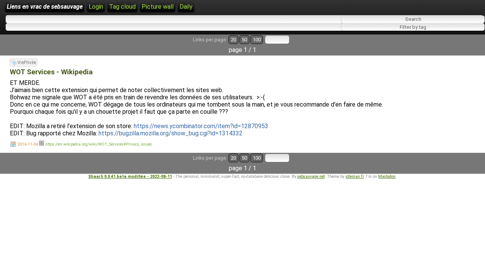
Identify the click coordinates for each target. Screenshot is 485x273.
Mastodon (387, 176)
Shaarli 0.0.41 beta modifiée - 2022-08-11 (130, 176)
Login (96, 6)
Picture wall (158, 6)
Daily (186, 6)
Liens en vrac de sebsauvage (45, 6)
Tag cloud (122, 6)
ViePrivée (26, 62)
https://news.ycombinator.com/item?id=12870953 (201, 126)
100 (257, 39)
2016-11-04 (27, 144)
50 (244, 39)
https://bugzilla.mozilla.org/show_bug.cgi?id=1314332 (170, 133)
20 (233, 39)
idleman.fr (355, 176)
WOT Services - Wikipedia (51, 72)
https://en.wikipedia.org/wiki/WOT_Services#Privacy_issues (98, 144)
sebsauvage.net (311, 176)
